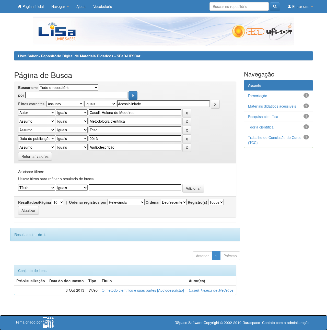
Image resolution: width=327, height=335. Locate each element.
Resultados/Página (34, 202)
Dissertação (257, 95)
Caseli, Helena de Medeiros (211, 290)
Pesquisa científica (263, 116)
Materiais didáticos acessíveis (272, 106)
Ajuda (81, 6)
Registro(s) (197, 202)
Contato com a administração (286, 322)
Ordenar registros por (88, 202)
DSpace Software (188, 322)
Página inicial (32, 6)
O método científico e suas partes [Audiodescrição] (143, 290)
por (21, 95)
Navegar (58, 6)
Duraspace (251, 322)
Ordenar (153, 202)
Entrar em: (300, 6)
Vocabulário (102, 6)
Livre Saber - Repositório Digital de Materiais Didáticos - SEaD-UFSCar (79, 55)
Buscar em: (28, 87)
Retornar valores (35, 156)
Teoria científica (261, 127)
